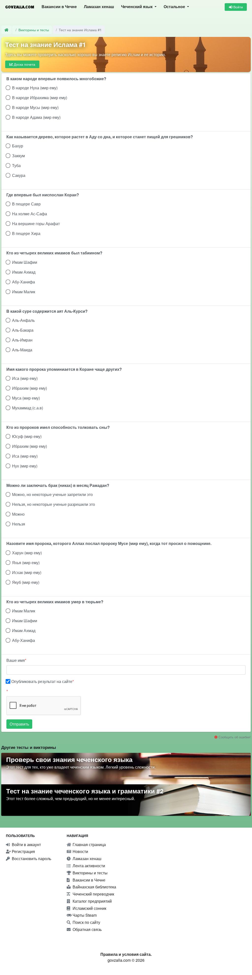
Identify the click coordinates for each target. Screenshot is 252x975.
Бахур (17, 146)
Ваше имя (15, 660)
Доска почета (24, 64)
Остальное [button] (175, 7)
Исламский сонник (89, 908)
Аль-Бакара (22, 330)
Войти (237, 6)
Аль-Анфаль (23, 320)
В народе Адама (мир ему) (36, 117)
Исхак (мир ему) (26, 572)
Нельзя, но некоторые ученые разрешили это (53, 504)
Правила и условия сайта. (126, 954)
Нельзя (18, 524)
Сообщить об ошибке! (234, 737)
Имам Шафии (24, 262)
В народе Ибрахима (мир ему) (39, 97)
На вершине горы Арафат (36, 223)
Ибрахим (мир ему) (29, 388)
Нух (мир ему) (24, 466)
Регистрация (23, 851)
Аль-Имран (22, 340)
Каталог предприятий (92, 901)
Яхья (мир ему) (26, 562)
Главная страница (89, 844)
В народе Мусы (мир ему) (35, 107)
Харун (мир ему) (27, 553)
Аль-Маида (22, 350)
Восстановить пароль (31, 858)
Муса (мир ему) (26, 398)
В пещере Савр (26, 204)
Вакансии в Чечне (59, 7)
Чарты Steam (84, 915)
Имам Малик (23, 291)
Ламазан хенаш (99, 7)
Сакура (18, 175)
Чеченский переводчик (93, 894)
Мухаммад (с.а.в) (27, 408)
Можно (18, 514)
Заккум (18, 155)
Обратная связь (87, 929)
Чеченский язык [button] (137, 7)
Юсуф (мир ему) (27, 436)
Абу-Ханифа (23, 282)
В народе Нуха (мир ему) (35, 88)
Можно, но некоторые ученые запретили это (52, 494)
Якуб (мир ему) (25, 582)
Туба (16, 165)
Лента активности (88, 865)
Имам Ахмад (23, 272)
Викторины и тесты (33, 29)
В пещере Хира (26, 233)
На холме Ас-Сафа (29, 214)
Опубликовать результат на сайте (41, 681)
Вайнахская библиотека (94, 887)
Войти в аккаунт (26, 844)
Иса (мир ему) (25, 378)
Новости (80, 851)
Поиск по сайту (86, 922)
